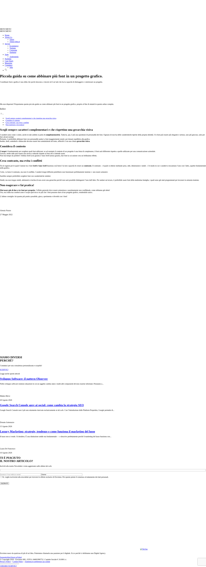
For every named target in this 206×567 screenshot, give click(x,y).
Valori (12, 40)
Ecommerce (14, 46)
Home (7, 35)
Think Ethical (15, 42)
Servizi (7, 44)
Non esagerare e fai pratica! (15, 125)
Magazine (8, 63)
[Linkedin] (127, 549)
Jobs (11, 67)
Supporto (3, 557)
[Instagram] (74, 549)
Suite (7, 55)
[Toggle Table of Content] (2, 114)
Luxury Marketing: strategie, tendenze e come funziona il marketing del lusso (47, 431)
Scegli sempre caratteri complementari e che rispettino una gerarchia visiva (31, 118)
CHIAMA (4, 566)
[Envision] (56, 27)
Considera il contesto (13, 120)
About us (13, 557)
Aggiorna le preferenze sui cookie (37, 562)
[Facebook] (100, 549)
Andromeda (14, 57)
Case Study (9, 61)
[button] (5, 29)
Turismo (13, 48)
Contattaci (8, 65)
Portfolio (8, 59)
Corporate (13, 50)
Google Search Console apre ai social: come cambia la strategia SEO (42, 405)
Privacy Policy (5, 562)
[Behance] (30, 549)
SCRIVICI (12, 566)
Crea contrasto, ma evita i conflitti (17, 123)
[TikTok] (144, 549)
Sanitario (13, 52)
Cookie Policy (18, 562)
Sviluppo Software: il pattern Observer (24, 378)
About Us (8, 37)
